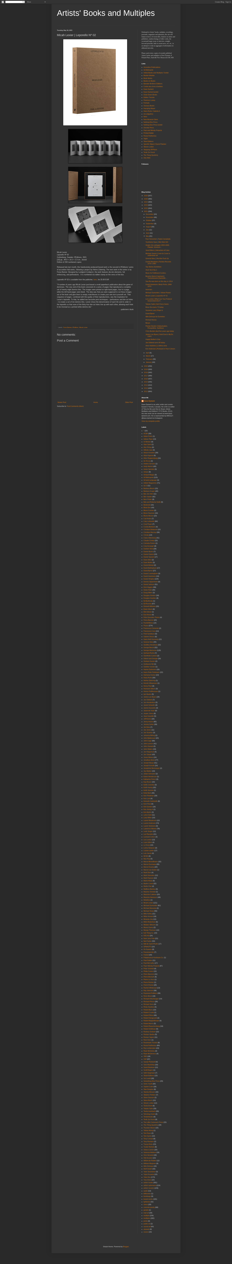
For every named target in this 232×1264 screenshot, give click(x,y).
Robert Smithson (150, 1029)
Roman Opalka (149, 1034)
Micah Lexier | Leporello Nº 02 (157, 296)
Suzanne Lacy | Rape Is (154, 310)
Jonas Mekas (148, 757)
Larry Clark (148, 815)
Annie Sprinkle (149, 469)
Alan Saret (147, 444)
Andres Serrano (149, 464)
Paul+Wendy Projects (151, 966)
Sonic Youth (148, 1084)
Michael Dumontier (150, 905)
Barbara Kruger (149, 491)
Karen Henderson (150, 777)
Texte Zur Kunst (149, 152)
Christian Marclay (150, 532)
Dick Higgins (148, 587)
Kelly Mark (147, 793)
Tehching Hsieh (149, 1114)
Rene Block (148, 996)
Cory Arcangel (149, 546)
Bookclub (147, 505)
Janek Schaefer (149, 705)
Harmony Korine (149, 675)
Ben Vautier (148, 497)
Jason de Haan (149, 711)
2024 (146, 202)
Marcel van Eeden (150, 870)
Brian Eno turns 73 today (155, 307)
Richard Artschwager (151, 999)
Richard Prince (149, 1002)
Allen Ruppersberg (150, 458)
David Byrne (150, 313)
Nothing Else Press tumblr (153, 125)
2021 (146, 211)
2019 (146, 369)
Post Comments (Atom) (75, 406)
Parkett (146, 955)
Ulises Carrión (149, 1150)
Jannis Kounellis (150, 708)
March (148, 356)
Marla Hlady (148, 881)
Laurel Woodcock (150, 820)
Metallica (147, 900)
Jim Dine (147, 727)
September (150, 224)
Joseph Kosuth (149, 766)
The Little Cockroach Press (153, 1122)
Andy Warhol (148, 466)
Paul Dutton (148, 960)
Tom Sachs (148, 1136)
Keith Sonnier (148, 790)
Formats (146, 103)
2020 (146, 366)
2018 (146, 372)
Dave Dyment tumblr (151, 92)
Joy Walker (148, 771)
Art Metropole (148, 70)
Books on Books (149, 81)
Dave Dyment (148, 89)
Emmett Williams (150, 606)
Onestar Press (149, 128)
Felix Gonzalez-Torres (152, 617)
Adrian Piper (148, 439)
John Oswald (148, 746)
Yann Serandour (149, 1172)
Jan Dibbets (148, 700)
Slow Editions (148, 141)
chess (146, 1204)
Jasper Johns (148, 713)
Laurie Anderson (150, 823)
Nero (145, 117)
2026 (146, 196)
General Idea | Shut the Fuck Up (157, 258)
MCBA (146, 856)
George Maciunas (150, 650)
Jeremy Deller (149, 724)
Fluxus (146, 626)
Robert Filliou (148, 1015)
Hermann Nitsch (149, 689)
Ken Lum (147, 798)
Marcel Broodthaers (151, 862)
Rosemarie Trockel (150, 1043)
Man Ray (147, 859)
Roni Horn (147, 1040)
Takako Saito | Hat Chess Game (157, 304)
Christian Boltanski (150, 529)
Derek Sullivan (149, 584)
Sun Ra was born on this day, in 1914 (159, 281)
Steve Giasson (149, 1097)
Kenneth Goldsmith (150, 801)
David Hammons (150, 576)
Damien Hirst (148, 549)
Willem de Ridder (150, 1161)
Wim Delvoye (148, 1166)
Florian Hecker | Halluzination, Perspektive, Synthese (157, 327)
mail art (146, 1213)
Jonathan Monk (149, 760)
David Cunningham (151, 573)
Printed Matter (149, 133)
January (149, 362)
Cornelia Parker (149, 543)
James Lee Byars (150, 697)
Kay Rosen (148, 782)
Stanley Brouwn (149, 1092)
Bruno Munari (148, 516)
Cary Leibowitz (149, 521)
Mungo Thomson (150, 930)
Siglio (146, 139)
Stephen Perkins (150, 1095)
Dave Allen (147, 560)
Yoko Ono (147, 1177)
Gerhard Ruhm (149, 653)
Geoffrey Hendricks (150, 645)
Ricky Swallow (149, 1007)
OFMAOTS (147, 947)
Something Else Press (152, 1081)
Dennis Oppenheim (151, 582)
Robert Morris (148, 1023)
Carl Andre (147, 519)
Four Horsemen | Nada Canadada (158, 239)
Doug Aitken (148, 593)
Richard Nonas (151, 320)
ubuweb (146, 1229)
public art (147, 1224)
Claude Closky (149, 541)
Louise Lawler (149, 851)
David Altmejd (149, 565)
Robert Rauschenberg (152, 1026)
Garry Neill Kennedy (151, 639)
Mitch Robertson (149, 922)
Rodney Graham (150, 1032)
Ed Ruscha (148, 604)
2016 (146, 379)
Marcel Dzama (149, 867)
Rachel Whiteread (150, 988)
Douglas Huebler (150, 598)
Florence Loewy (149, 100)
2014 (146, 385)
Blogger (126, 1247)
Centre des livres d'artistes (153, 86)
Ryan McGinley (149, 1051)
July (147, 230)
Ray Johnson (148, 990)
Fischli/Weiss (148, 623)
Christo (146, 535)
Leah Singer (148, 831)
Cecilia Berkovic (149, 527)
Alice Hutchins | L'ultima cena (156, 346)
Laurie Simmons (149, 826)
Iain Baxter (147, 694)
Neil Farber (148, 941)
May (147, 236)
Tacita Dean (148, 1106)
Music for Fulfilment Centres (156, 273)
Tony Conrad (148, 1139)
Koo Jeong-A (148, 809)
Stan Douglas (148, 1089)
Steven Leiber (149, 147)
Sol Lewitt (147, 1078)
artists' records (149, 1188)
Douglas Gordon (150, 595)
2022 (146, 208)
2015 (146, 382)
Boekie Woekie (149, 75)
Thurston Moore (149, 1128)
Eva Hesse (147, 615)
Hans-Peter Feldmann (152, 672)
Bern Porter (148, 499)
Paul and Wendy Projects (153, 130)
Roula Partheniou (150, 136)
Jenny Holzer (148, 722)
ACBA (146, 434)
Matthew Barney (149, 889)
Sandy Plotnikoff (149, 1062)
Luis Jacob (147, 853)
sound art (147, 1227)
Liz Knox (147, 845)
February (149, 359)
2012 (146, 391)
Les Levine (148, 840)
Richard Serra (149, 1004)
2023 (146, 205)
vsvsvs (146, 1232)
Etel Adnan (147, 612)
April (148, 353)
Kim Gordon (148, 807)
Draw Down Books (150, 95)
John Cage (148, 741)
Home (95, 402)
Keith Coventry (149, 785)
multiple (146, 1215)
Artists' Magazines (150, 483)
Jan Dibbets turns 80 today (155, 343)
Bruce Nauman (149, 513)
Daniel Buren (148, 552)
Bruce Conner (149, 510)
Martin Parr (148, 886)
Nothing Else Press (150, 122)
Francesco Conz (149, 631)
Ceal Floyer (148, 524)
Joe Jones (147, 730)
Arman (146, 472)
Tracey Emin (148, 1144)
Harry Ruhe (148, 678)
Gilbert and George (150, 659)
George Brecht (149, 647)
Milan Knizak (148, 916)
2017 (146, 376)
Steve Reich (148, 1100)
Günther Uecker (149, 667)
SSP (145, 1059)
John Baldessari (149, 738)
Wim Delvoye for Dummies (155, 317)
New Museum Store (151, 119)
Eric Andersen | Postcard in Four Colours (160, 349)
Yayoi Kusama (149, 1174)
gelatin (146, 1210)
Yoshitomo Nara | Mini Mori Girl (157, 242)
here (95, 280)
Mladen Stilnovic (150, 925)
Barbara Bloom (149, 488)
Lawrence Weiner (150, 829)
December (150, 214)
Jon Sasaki (148, 754)
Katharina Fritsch (150, 779)
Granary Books (149, 106)
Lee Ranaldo (148, 834)
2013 (146, 388)
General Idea (148, 642)
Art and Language (150, 480)
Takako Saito (148, 1109)
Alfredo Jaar (148, 450)
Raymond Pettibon (150, 993)
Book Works (148, 78)
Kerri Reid (147, 804)
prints (146, 1221)
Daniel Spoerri (149, 557)
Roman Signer (149, 1037)
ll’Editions (75, 327)
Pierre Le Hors (149, 979)
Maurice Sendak (149, 892)
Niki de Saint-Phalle (151, 944)
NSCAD (146, 936)
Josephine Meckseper (152, 768)
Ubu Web (147, 158)
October (149, 220)
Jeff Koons (147, 719)
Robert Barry (148, 1010)
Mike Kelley (148, 914)
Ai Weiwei (147, 442)
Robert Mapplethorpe (151, 1021)
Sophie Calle (148, 1087)
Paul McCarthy (149, 963)
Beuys (148, 323)
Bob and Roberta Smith (152, 502)
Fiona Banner (67, 327)
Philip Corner (148, 971)
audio (146, 1191)
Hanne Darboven (150, 669)
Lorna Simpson (149, 848)
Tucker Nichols (149, 1147)
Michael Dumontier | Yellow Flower (158, 293)
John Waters (148, 749)
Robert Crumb (149, 1012)
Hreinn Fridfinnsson (151, 691)
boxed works (148, 1199)
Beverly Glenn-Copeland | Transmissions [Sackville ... (156, 277)
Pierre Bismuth (149, 977)
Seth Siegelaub (149, 1073)
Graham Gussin (149, 661)
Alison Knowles (149, 453)
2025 (146, 199)
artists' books (148, 1183)
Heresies (149, 290)
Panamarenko (149, 952)
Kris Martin (147, 812)
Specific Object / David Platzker (155, 144)
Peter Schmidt (149, 969)
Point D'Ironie (148, 985)
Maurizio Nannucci (150, 897)
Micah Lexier (83, 327)
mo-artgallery (148, 114)
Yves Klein (147, 1180)
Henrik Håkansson (150, 683)
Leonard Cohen (149, 837)
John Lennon (148, 744)
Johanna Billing (149, 735)
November (150, 217)
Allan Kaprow (148, 455)
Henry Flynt (148, 686)
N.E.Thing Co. (149, 933)
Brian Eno (147, 508)
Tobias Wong (148, 1130)
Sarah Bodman (149, 1067)
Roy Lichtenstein (150, 1048)
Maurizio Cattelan (150, 894)
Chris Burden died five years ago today (160, 331)
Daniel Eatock (149, 554)
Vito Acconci (148, 1158)
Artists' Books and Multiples (106, 12)
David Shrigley (149, 579)
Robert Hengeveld (150, 1018)
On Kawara (148, 949)
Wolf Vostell (148, 1169)
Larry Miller (148, 818)
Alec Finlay (148, 447)
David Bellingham (150, 568)
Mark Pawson (148, 878)
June (148, 233)
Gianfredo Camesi (150, 656)
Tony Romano (149, 1141)
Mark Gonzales (149, 875)
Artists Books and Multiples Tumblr (156, 73)
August (148, 227)
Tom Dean (147, 1133)
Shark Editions (149, 1076)
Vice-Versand (148, 1155)
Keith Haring (148, 787)
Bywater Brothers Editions (153, 84)
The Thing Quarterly (151, 155)
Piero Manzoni (149, 974)
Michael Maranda (150, 908)
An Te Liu (147, 461)
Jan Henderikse (149, 702)
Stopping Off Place (150, 150)
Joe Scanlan (148, 733)
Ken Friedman (149, 796)
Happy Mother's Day (153, 339)
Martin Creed (148, 884)
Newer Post (62, 402)
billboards (147, 1194)
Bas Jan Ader (148, 494)
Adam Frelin (148, 436)
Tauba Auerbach (149, 1111)
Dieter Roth (148, 590)
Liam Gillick (148, 842)
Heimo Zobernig (149, 680)
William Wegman (150, 1163)
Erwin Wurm (148, 609)
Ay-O (145, 486)
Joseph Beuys (149, 763)
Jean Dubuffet (149, 716)
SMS (145, 1056)
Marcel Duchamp (150, 864)
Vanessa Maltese (150, 1152)
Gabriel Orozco (149, 637)
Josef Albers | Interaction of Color (157, 250)
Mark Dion (147, 872)
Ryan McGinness (150, 1054)
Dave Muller (148, 562)
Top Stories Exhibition (153, 267)
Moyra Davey (148, 927)
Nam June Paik (149, 938)
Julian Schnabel (149, 774)
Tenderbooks (148, 1117)
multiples (147, 1218)
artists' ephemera (150, 1185)
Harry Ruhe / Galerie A (152, 111)
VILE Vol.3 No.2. (151, 270)
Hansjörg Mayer (149, 108)
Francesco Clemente (151, 628)
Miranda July (148, 919)
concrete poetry (149, 1207)
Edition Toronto (149, 97)
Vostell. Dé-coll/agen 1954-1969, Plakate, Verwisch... (157, 246)
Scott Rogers (148, 1070)
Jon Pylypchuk (149, 752)
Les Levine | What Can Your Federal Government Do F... (159, 300)
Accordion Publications (152, 67)
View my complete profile (151, 421)
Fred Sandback (149, 634)
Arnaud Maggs (149, 475)
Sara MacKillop (149, 1065)
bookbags (147, 1196)
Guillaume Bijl (149, 664)
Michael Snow (149, 911)
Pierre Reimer (149, 982)
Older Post (129, 402)
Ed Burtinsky (148, 601)
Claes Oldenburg (150, 538)
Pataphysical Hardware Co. (154, 958)
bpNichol (147, 1202)
